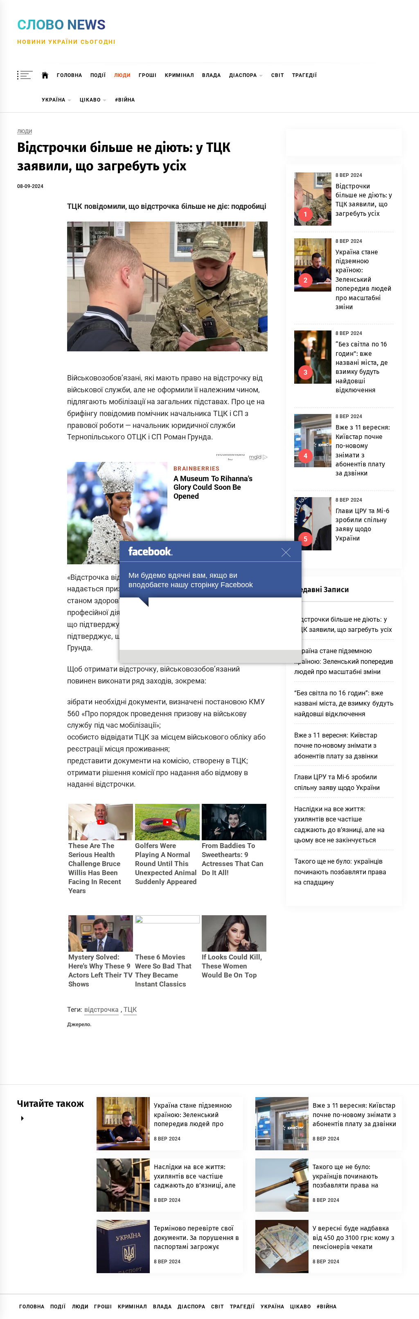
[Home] (45, 75)
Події (98, 75)
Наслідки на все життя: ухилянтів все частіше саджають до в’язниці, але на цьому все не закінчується (195, 1185)
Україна (53, 100)
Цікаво (90, 100)
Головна (69, 75)
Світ (277, 75)
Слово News (61, 24)
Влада (211, 75)
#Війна (125, 100)
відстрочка (101, 1010)
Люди (122, 75)
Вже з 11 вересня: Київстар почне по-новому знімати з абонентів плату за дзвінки (336, 745)
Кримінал (179, 75)
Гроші (148, 75)
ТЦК (130, 1010)
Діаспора (243, 75)
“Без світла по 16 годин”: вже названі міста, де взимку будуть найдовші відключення (344, 703)
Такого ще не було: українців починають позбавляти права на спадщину (340, 871)
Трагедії (304, 75)
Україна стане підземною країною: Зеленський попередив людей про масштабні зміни (364, 279)
